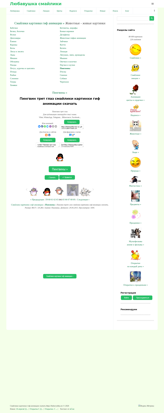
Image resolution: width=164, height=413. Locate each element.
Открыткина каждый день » (135, 265)
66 (66, 199)
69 (74, 199)
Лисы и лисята (17, 51)
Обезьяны (14, 61)
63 (57, 199)
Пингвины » (59, 92)
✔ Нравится (67, 177)
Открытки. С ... (51, 409)
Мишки (13, 58)
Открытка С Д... (36, 409)
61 (52, 199)
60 (49, 199)
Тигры (13, 82)
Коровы (13, 45)
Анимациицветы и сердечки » (135, 98)
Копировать (71, 122)
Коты (12, 48)
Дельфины (65, 34)
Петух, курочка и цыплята (22, 68)
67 (69, 199)
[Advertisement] (60, 241)
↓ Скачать (51, 177)
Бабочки (14, 28)
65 (63, 199)
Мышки (63, 58)
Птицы (13, 71)
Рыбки (13, 75)
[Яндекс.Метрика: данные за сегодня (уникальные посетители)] (146, 405)
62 (55, 199)
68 (71, 199)
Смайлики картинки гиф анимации (27, 204)
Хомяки (13, 85)
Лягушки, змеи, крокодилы (72, 55)
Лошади (63, 51)
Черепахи (64, 82)
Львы (12, 55)
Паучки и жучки (67, 65)
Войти (126, 298)
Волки (13, 34)
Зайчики (64, 41)
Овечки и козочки (68, 61)
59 (47, 199)
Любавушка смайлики (35, 3)
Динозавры (15, 38)
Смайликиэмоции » (135, 76)
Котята (63, 48)
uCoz (72, 409)
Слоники (14, 78)
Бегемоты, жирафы (68, 28)
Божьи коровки (67, 31)
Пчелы (63, 71)
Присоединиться (142, 298)
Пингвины (65, 68)
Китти (63, 45)
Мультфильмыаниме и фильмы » (135, 243)
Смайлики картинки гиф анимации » (39, 23)
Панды (13, 65)
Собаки (63, 78)
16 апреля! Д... (22, 409)
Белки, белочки (17, 31)
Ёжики (13, 41)
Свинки (63, 75)
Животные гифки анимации (73, 38)
